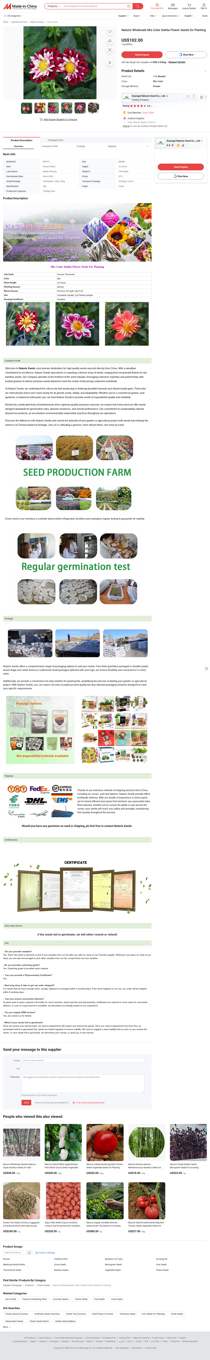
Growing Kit (161, 1258)
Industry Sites (124, 1337)
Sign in (204, 8)
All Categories (13, 15)
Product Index (158, 1337)
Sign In (126, 125)
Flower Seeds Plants (39, 1321)
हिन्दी (146, 1341)
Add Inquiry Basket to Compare (60, 119)
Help (152, 15)
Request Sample (176, 62)
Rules (205, 15)
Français (65, 1341)
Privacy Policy (151, 1348)
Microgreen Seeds (113, 1264)
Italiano (90, 1341)
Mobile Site (171, 1337)
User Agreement (122, 1348)
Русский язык (77, 1341)
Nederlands (111, 1341)
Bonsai (6, 1258)
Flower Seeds (52, 22)
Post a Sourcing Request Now (89, 1102)
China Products (44, 1337)
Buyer (136, 15)
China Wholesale (92, 1337)
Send (26, 1102)
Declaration (137, 1348)
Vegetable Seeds (113, 1270)
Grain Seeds (117, 1299)
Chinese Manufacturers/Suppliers (68, 1337)
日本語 (138, 1341)
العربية (121, 1341)
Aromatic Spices (61, 1299)
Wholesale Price (109, 1337)
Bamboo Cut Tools (114, 1258)
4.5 (169, 145)
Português (54, 1341)
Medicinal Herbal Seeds (14, 1264)
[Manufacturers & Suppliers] (20, 6)
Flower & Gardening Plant (34, 1299)
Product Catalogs (46, 1252)
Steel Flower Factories (102, 1313)
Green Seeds (177, 1313)
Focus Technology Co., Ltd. (85, 1348)
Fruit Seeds (161, 1264)
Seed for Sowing (37, 22)
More (5, 1326)
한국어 (130, 1341)
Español (43, 1341)
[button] (141, 146)
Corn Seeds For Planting (153, 1313)
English (33, 1341)
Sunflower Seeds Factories (47, 1313)
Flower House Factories (17, 1313)
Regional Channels (141, 1337)
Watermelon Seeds (14, 1321)
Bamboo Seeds (61, 1270)
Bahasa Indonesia (190, 1341)
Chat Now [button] (188, 54)
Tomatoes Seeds (127, 1313)
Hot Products (29, 1337)
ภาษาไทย (155, 1341)
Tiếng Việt (175, 1341)
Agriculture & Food (19, 22)
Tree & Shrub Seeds (12, 1270)
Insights (182, 1337)
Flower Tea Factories (76, 1313)
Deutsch (99, 1341)
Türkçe (165, 1341)
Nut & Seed (11, 1299)
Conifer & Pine (60, 1258)
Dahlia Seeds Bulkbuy (65, 1321)
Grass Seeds (60, 1264)
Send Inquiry (142, 54)
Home (5, 22)
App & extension (169, 15)
